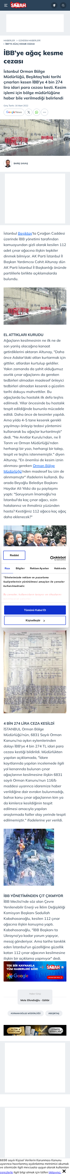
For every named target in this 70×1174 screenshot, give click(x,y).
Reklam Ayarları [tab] (39, 568)
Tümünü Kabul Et (35, 610)
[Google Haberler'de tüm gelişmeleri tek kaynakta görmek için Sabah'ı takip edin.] (35, 973)
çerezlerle (6, 1172)
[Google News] (14, 112)
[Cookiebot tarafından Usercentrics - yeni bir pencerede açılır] (50, 558)
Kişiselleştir (33, 620)
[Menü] (6, 5)
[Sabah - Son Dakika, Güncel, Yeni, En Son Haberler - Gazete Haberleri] (18, 5)
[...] (44, 112)
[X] (28, 112)
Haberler (9, 40)
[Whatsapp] (36, 112)
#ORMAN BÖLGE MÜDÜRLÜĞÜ (26, 1013)
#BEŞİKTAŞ (53, 1013)
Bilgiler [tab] (20, 568)
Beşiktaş (25, 233)
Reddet (14, 555)
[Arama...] (63, 5)
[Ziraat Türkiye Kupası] (54, 5)
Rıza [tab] (7, 568)
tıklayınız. (55, 1172)
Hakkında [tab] (60, 568)
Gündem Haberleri (29, 40)
